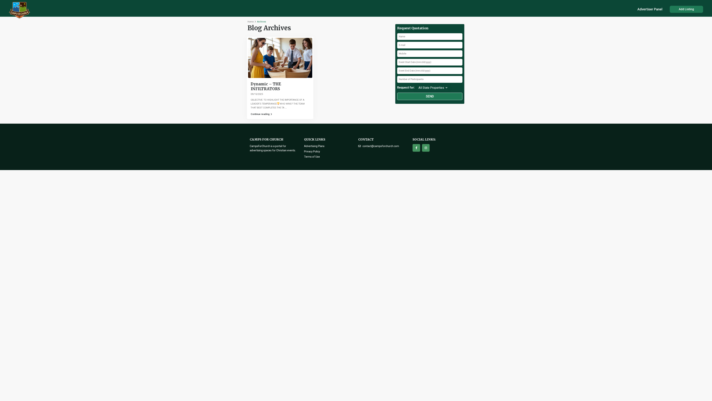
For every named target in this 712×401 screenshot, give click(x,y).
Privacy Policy (312, 151)
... (286, 107)
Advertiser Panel (649, 9)
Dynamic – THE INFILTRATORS (266, 86)
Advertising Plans (314, 146)
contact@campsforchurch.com (380, 146)
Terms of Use (312, 156)
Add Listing (686, 9)
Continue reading (260, 114)
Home (251, 21)
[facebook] (416, 148)
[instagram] (426, 148)
